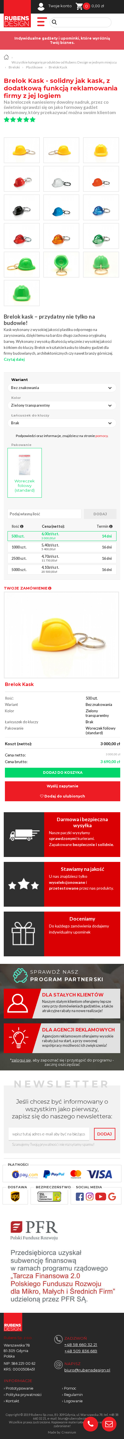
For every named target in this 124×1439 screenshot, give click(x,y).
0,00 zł (97, 6)
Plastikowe (34, 67)
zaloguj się (21, 1060)
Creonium (69, 1432)
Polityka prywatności (24, 1394)
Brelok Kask (58, 67)
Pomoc (70, 1388)
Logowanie (73, 1401)
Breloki (14, 67)
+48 (69, 1351)
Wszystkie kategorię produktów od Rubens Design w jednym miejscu (64, 62)
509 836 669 (85, 1351)
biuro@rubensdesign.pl (87, 1370)
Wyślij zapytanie (62, 786)
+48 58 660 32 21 (80, 1344)
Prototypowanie (19, 1388)
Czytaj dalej (14, 359)
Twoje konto (60, 6)
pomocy (101, 436)
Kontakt (12, 1401)
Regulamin (73, 1394)
